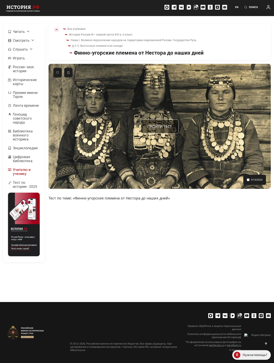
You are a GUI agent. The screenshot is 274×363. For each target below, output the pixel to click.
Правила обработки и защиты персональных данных (214, 327)
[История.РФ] (23, 8)
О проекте (235, 350)
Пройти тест (159, 126)
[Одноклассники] (210, 7)
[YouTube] (203, 7)
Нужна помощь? (255, 355)
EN (236, 7)
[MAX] (166, 7)
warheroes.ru (216, 345)
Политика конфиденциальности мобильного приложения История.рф (214, 335)
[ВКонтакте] (181, 7)
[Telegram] (174, 7)
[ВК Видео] (188, 7)
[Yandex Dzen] (217, 7)
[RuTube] (195, 7)
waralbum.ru (234, 345)
